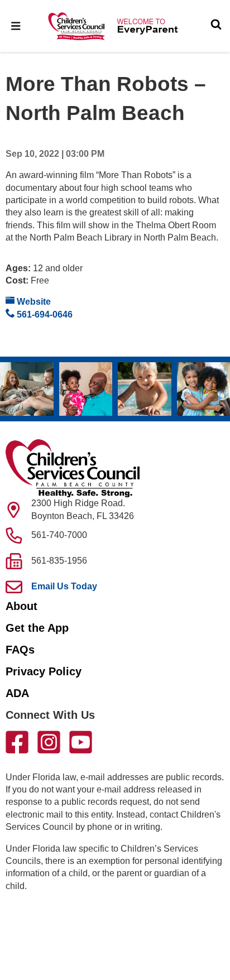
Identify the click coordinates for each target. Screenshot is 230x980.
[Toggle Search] (216, 25)
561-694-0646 (44, 314)
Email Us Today (64, 586)
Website (33, 301)
